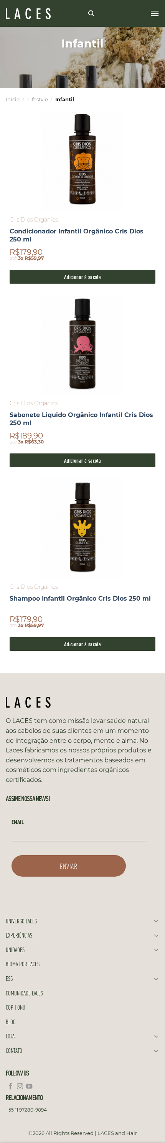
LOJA (10, 1036)
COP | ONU (15, 1007)
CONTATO (14, 1050)
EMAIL (18, 821)
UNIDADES (15, 950)
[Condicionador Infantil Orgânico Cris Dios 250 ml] (82, 161)
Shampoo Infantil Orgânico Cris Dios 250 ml (80, 598)
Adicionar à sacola (82, 276)
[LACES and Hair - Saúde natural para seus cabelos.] (44, 13)
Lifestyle (37, 99)
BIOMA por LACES (23, 964)
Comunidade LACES (24, 993)
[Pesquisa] (91, 13)
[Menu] (154, 13)
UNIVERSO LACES (21, 921)
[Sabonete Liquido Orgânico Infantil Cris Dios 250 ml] (82, 344)
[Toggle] (156, 920)
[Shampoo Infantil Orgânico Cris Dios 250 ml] (82, 528)
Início (13, 99)
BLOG (11, 1022)
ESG (9, 978)
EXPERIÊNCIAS (19, 935)
